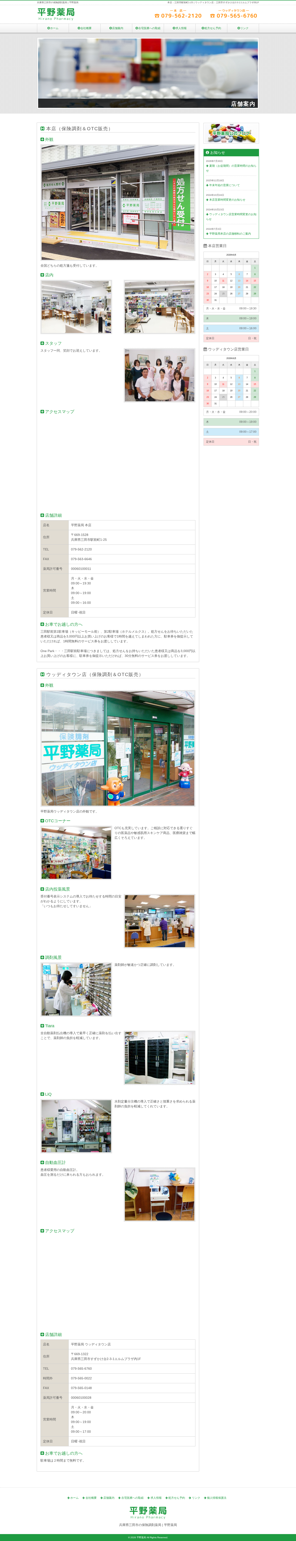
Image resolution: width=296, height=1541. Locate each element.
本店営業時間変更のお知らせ (227, 199)
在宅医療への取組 (149, 28)
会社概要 (86, 28)
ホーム (54, 28)
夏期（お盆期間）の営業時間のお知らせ (231, 168)
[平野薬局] (56, 19)
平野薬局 (141, 1537)
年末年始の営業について (224, 185)
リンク (244, 28)
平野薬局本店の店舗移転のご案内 (230, 233)
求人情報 (181, 28)
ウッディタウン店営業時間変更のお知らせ (231, 217)
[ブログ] (231, 146)
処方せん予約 (212, 28)
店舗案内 (117, 28)
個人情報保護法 (216, 1497)
